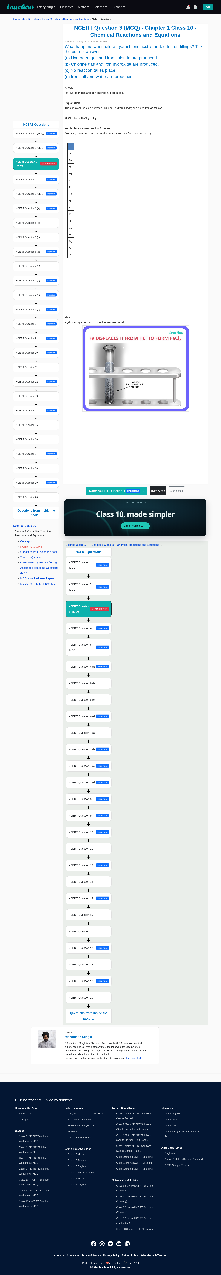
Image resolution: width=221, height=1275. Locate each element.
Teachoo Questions (31, 557)
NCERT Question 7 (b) (35, 280)
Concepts (26, 541)
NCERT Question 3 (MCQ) (35, 164)
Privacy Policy (111, 1255)
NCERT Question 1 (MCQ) (35, 133)
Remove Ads (158, 490)
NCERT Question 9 (35, 338)
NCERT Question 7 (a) (28, 266)
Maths (82, 7)
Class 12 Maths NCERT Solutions (134, 1169)
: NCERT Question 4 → (116, 490)
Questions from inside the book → (36, 513)
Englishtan (170, 1153)
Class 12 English (77, 1184)
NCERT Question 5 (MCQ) (35, 194)
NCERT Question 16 (27, 439)
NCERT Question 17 (35, 454)
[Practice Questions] (195, 7)
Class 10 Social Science (81, 1172)
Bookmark (176, 490)
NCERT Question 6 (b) (28, 223)
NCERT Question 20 (27, 497)
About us (59, 1255)
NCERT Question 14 (35, 410)
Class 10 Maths (76, 1154)
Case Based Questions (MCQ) (38, 562)
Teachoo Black (133, 1058)
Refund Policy (130, 1255)
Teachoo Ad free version (80, 1119)
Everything (45, 7)
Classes (65, 7)
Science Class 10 (21, 19)
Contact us (73, 1255)
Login (208, 7)
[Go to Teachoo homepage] (20, 7)
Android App (25, 1113)
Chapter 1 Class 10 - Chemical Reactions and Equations (61, 19)
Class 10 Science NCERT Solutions (135, 1229)
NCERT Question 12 (35, 381)
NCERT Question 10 (35, 353)
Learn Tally (170, 1125)
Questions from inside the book (39, 551)
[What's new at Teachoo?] (188, 7)
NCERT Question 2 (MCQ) (35, 148)
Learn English (172, 1113)
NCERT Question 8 (35, 324)
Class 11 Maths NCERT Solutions (134, 1163)
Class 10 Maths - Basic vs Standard (184, 1159)
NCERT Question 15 (27, 425)
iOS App (23, 1119)
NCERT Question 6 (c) (28, 237)
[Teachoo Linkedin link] (127, 1243)
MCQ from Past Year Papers (37, 578)
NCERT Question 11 (27, 367)
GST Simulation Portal (80, 1137)
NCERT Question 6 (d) (35, 251)
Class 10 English (77, 1166)
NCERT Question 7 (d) (35, 309)
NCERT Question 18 (27, 468)
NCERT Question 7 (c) (35, 295)
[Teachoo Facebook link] (94, 1243)
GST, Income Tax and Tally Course (86, 1113)
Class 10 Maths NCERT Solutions (134, 1157)
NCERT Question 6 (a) (35, 208)
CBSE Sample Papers (177, 1165)
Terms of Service (91, 1255)
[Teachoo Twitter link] (111, 1243)
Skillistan (72, 1131)
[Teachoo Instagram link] (102, 1243)
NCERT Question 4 (35, 179)
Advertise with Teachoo (153, 1255)
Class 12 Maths (76, 1178)
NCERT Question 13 (27, 396)
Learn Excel (171, 1119)
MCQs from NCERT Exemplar (38, 583)
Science (99, 7)
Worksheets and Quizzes (81, 1125)
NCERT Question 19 (35, 483)
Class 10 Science (77, 1160)
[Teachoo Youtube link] (119, 1243)
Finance (117, 7)
